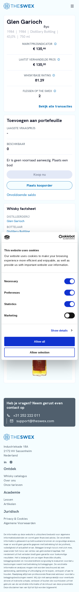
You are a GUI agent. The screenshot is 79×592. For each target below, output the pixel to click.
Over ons (10, 480)
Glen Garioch (15, 221)
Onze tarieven (13, 485)
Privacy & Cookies (16, 519)
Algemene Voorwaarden (20, 523)
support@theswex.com (35, 421)
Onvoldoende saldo (21, 195)
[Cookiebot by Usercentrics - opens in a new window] (59, 237)
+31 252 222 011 (26, 415)
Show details (59, 330)
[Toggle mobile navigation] (72, 6)
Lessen (8, 499)
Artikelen (10, 504)
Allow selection (39, 352)
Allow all (39, 341)
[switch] (69, 293)
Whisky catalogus (15, 476)
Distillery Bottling (18, 231)
